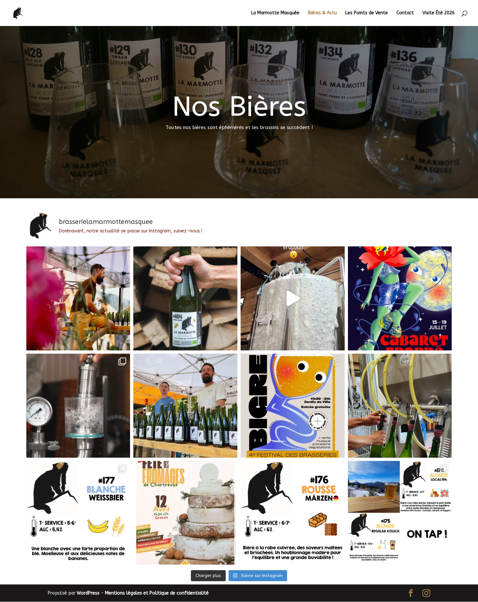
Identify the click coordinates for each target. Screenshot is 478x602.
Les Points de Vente (366, 13)
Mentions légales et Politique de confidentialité (157, 593)
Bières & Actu (322, 13)
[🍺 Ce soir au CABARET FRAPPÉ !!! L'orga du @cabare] (400, 298)
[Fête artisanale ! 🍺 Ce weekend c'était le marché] (78, 298)
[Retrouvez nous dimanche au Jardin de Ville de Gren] (293, 406)
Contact (405, 13)
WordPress (88, 593)
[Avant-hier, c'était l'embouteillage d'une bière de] (400, 406)
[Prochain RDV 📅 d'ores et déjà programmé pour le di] (185, 513)
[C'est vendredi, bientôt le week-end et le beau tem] (78, 513)
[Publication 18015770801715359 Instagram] (293, 298)
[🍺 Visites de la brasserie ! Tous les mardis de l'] (78, 406)
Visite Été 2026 (438, 13)
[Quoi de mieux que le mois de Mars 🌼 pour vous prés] (293, 513)
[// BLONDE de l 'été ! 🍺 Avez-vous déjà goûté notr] (185, 298)
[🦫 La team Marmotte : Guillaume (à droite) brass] (185, 406)
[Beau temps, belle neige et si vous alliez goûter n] (400, 513)
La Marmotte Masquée (275, 13)
